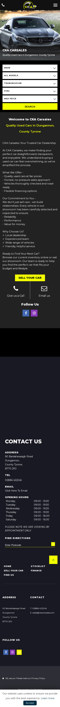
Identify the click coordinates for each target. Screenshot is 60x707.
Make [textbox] (7, 68)
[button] (53, 560)
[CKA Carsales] (30, 5)
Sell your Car (13, 570)
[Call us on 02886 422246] (15, 288)
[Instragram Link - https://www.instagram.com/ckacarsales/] (34, 313)
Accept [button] (30, 702)
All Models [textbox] (11, 75)
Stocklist (38, 566)
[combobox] (29, 68)
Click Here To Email (16, 490)
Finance (36, 570)
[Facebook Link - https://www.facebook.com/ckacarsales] (26, 313)
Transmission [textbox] (13, 83)
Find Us (9, 575)
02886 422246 (13, 480)
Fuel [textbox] (7, 91)
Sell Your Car (30, 277)
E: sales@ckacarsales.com (42, 612)
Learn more (47, 698)
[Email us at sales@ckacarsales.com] (44, 288)
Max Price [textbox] (10, 99)
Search (30, 106)
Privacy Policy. (38, 678)
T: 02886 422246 (38, 608)
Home (7, 566)
